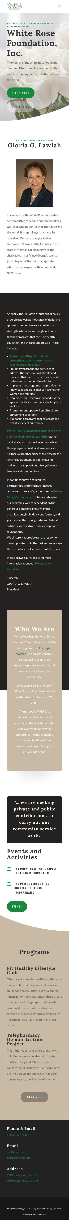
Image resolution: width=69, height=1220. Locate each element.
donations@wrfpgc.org (18, 1157)
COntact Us (20, 107)
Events (17, 906)
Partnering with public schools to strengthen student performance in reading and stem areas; (32, 360)
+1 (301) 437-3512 (17, 1134)
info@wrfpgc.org (15, 1151)
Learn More (21, 93)
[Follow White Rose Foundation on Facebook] (36, 1202)
